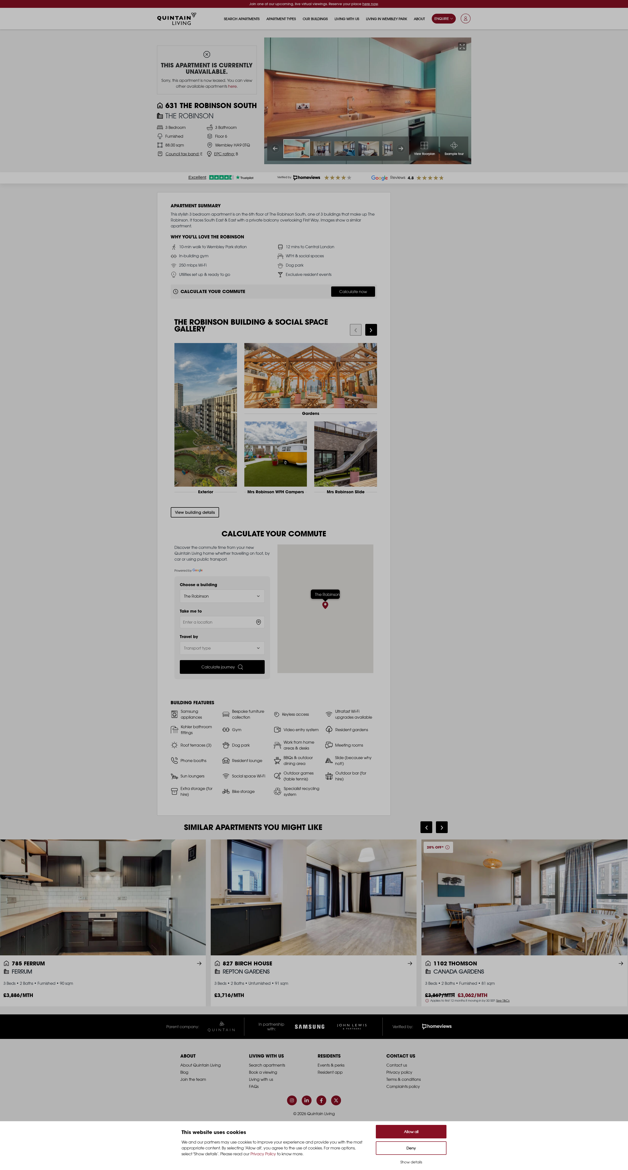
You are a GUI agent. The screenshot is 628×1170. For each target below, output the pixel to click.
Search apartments (242, 19)
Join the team (193, 1079)
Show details (411, 1162)
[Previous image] (275, 148)
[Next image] (400, 148)
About (419, 19)
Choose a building (198, 584)
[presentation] (356, 330)
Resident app (330, 1072)
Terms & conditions (403, 1079)
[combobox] (222, 622)
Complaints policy (403, 1086)
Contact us (396, 1065)
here (232, 86)
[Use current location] (258, 622)
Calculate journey (218, 667)
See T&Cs (503, 1000)
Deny (411, 1148)
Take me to (191, 611)
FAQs (254, 1086)
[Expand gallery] (462, 46)
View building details (195, 512)
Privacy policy (399, 1072)
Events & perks (331, 1065)
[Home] (176, 19)
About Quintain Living (200, 1065)
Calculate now (353, 291)
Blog (184, 1072)
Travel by (189, 636)
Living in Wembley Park (386, 19)
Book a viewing (263, 1072)
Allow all (411, 1131)
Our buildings (315, 19)
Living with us (347, 19)
